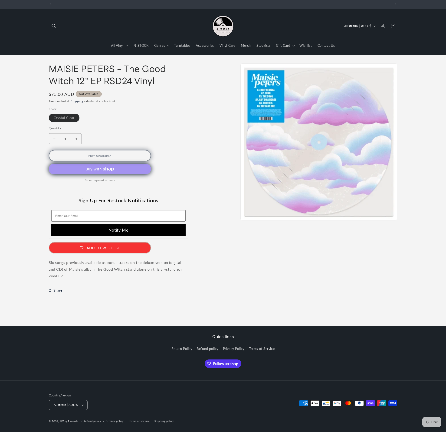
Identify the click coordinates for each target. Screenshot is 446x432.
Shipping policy (164, 420)
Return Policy (181, 348)
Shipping (77, 101)
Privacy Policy (233, 348)
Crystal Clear (66, 119)
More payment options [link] (100, 180)
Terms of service (139, 420)
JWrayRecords (69, 421)
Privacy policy (115, 420)
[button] (54, 26)
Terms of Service (262, 348)
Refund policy (207, 348)
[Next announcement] (395, 4)
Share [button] (57, 290)
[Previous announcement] (50, 4)
